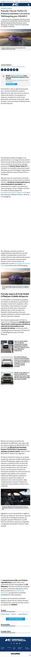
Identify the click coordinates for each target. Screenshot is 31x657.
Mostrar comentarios (15, 619)
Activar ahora (11, 84)
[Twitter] (5, 69)
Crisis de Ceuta (10, 1)
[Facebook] (2, 69)
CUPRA (16, 1)
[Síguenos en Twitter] (14, 643)
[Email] (17, 69)
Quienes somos (3, 648)
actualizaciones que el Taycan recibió (13, 192)
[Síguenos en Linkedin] (17, 643)
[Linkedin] (8, 69)
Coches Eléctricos (6, 8)
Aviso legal (14, 648)
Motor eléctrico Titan (24, 1)
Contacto (9, 647)
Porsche (14, 614)
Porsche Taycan (5, 614)
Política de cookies (20, 648)
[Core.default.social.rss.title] (19, 643)
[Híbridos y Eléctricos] (15, 640)
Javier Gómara (6, 65)
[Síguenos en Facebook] (11, 643)
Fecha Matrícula (27, 648)
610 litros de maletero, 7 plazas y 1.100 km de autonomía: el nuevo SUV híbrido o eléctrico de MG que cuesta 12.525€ (22, 376)
